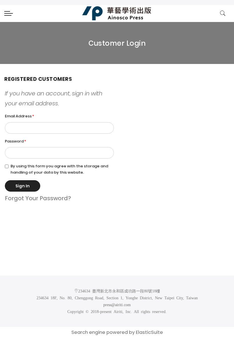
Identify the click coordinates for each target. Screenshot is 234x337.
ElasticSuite (149, 332)
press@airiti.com (117, 304)
